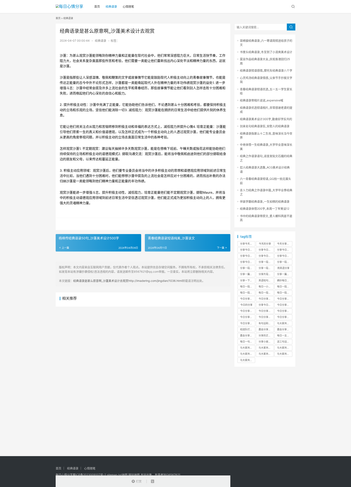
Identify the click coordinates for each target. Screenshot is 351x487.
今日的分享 (246, 304)
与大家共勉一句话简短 (247, 360)
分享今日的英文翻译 (284, 255)
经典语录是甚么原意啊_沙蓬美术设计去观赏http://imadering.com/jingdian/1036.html (127, 280)
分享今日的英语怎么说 (247, 249)
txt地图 (123, 474)
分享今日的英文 (247, 255)
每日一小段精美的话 (266, 286)
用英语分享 (283, 268)
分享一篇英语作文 (284, 274)
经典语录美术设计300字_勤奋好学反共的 (266, 119)
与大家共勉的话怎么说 (247, 347)
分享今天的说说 (247, 243)
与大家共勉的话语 (266, 347)
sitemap (112, 474)
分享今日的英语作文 (266, 249)
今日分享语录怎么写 (284, 317)
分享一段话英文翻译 (266, 262)
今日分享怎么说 (284, 310)
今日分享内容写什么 (247, 317)
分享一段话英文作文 (247, 268)
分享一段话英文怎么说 (284, 262)
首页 (97, 6)
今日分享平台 (266, 317)
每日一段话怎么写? (247, 286)
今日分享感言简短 (247, 323)
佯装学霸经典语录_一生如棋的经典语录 (264, 201)
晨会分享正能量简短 (284, 329)
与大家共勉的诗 (266, 353)
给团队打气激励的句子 (247, 329)
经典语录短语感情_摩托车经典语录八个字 (266, 70)
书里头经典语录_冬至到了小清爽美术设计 (266, 52)
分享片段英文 (266, 274)
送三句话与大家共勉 (284, 341)
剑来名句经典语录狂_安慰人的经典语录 (264, 126)
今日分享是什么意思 (284, 298)
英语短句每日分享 (266, 280)
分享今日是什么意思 (266, 304)
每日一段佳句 (284, 286)
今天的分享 (265, 243)
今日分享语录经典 (247, 310)
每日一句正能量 (247, 341)
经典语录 (111, 6)
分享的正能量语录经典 (266, 335)
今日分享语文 (266, 310)
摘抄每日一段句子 (284, 280)
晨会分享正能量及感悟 (247, 335)
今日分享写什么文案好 (247, 298)
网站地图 (134, 474)
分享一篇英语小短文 (247, 274)
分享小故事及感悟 (266, 341)
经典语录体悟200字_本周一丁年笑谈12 (264, 208)
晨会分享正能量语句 (266, 329)
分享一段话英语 (266, 268)
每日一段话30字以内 (266, 292)
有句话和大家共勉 (266, 323)
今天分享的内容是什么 (284, 243)
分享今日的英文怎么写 (266, 255)
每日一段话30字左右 (247, 292)
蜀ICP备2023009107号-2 (89, 474)
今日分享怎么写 (266, 298)
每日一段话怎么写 (284, 292)
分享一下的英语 (247, 280)
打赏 (136, 480)
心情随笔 (128, 6)
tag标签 (246, 236)
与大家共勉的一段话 (284, 323)
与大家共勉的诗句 (247, 353)
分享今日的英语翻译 (284, 249)
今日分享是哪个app (284, 304)
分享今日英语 (247, 262)
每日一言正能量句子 (284, 335)
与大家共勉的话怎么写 (284, 347)
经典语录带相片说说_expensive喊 (261, 100)
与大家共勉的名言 (284, 353)
